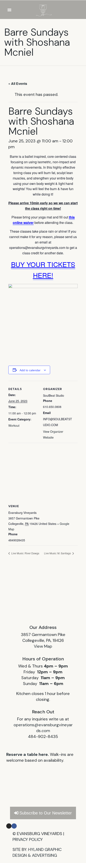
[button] (9, 10)
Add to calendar (30, 370)
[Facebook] (14, 826)
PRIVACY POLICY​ (28, 839)
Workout (13, 425)
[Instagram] (8, 826)
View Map (43, 646)
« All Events (17, 83)
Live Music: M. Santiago (58, 553)
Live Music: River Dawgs (25, 553)
